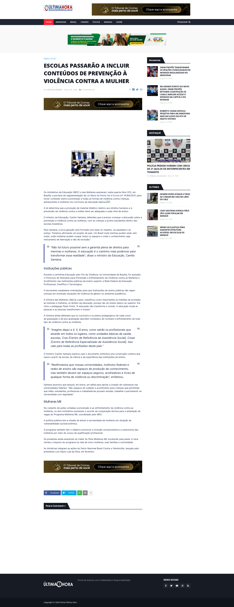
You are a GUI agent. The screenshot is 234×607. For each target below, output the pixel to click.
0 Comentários (88, 89)
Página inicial (50, 58)
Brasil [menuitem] (73, 22)
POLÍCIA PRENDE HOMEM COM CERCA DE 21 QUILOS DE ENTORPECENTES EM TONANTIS (168, 169)
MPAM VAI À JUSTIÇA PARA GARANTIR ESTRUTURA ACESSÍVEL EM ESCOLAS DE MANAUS (172, 231)
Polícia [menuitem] (96, 22)
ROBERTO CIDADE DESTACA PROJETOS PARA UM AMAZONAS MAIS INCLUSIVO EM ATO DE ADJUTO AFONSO (175, 115)
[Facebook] (133, 89)
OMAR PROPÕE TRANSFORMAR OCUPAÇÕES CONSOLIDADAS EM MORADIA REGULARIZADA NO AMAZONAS (175, 71)
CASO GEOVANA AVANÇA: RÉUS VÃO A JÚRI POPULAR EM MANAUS (174, 213)
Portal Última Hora (68, 602)
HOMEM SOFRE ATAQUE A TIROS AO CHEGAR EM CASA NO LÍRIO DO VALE (175, 197)
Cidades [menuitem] (85, 22)
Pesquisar (182, 22)
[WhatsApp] (79, 492)
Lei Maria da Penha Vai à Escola (103, 195)
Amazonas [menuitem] (61, 22)
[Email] (141, 89)
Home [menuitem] (49, 22)
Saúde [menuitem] (119, 22)
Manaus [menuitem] (108, 22)
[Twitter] (137, 89)
